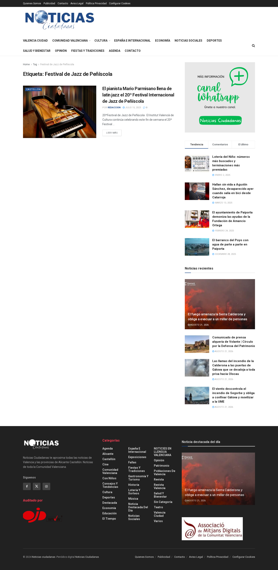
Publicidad (49, 3)
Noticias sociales (188, 40)
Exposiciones (137, 457)
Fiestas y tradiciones (87, 50)
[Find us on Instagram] (46, 486)
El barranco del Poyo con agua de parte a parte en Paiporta (230, 244)
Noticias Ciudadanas (87, 557)
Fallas (132, 462)
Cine (105, 464)
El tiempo (109, 518)
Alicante (107, 453)
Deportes (214, 40)
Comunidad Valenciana (70, 40)
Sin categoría (163, 502)
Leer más (113, 132)
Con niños (109, 478)
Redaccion (114, 107)
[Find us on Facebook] (27, 486)
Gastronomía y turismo (138, 478)
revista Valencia (159, 486)
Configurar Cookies (119, 3)
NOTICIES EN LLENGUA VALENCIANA (162, 452)
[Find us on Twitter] (36, 486)
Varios (158, 521)
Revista (159, 479)
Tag (35, 64)
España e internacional (132, 40)
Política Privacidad (96, 3)
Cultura (100, 40)
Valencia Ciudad (35, 40)
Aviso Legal (76, 3)
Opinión (61, 50)
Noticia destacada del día (138, 507)
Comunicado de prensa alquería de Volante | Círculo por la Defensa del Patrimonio (233, 342)
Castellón (33, 89)
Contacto (63, 3)
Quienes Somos (32, 3)
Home (26, 64)
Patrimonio (161, 465)
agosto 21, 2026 (199, 325)
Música (133, 498)
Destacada (109, 502)
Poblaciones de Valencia (164, 472)
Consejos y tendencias (110, 485)
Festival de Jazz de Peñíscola (57, 64)
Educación (109, 513)
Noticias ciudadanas (43, 557)
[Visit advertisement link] (220, 97)
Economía (162, 40)
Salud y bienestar (36, 50)
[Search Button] (253, 46)
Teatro (158, 507)
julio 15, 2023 (133, 107)
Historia (133, 484)
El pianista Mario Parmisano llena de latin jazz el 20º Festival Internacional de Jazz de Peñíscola (138, 95)
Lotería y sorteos (134, 491)
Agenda (114, 50)
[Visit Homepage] (59, 21)
